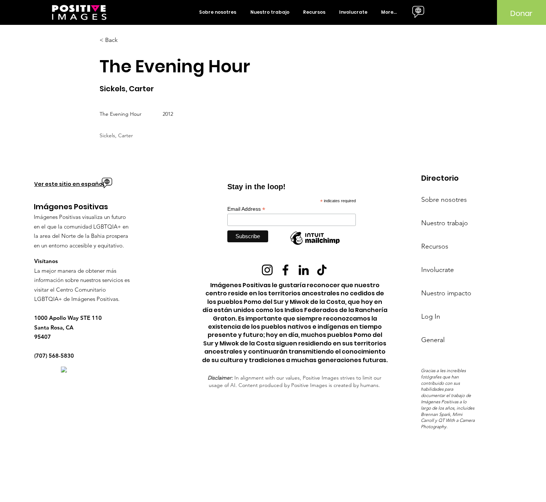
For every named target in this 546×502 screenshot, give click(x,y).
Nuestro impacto (446, 293)
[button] (219, 12)
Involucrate (437, 270)
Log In (430, 316)
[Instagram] (267, 270)
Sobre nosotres (444, 200)
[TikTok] (322, 270)
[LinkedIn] (303, 270)
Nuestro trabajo (444, 223)
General (433, 340)
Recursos (434, 246)
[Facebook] (285, 270)
